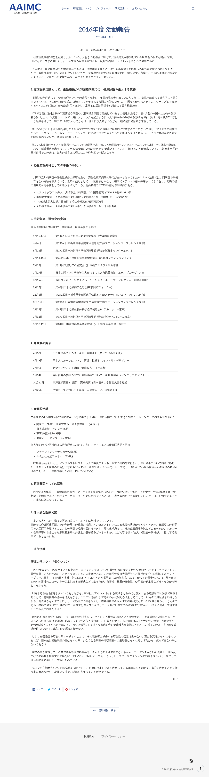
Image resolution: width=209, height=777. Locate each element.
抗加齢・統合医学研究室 (181, 769)
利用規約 (89, 736)
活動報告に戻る (107, 710)
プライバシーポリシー (112, 736)
